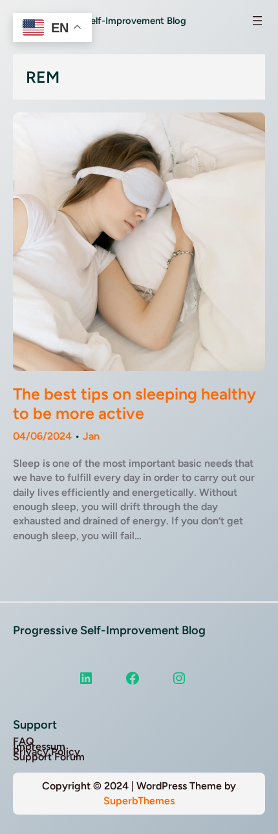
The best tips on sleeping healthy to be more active (134, 403)
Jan (91, 436)
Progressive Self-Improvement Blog (109, 630)
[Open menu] (257, 20)
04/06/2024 (42, 436)
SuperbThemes (139, 801)
